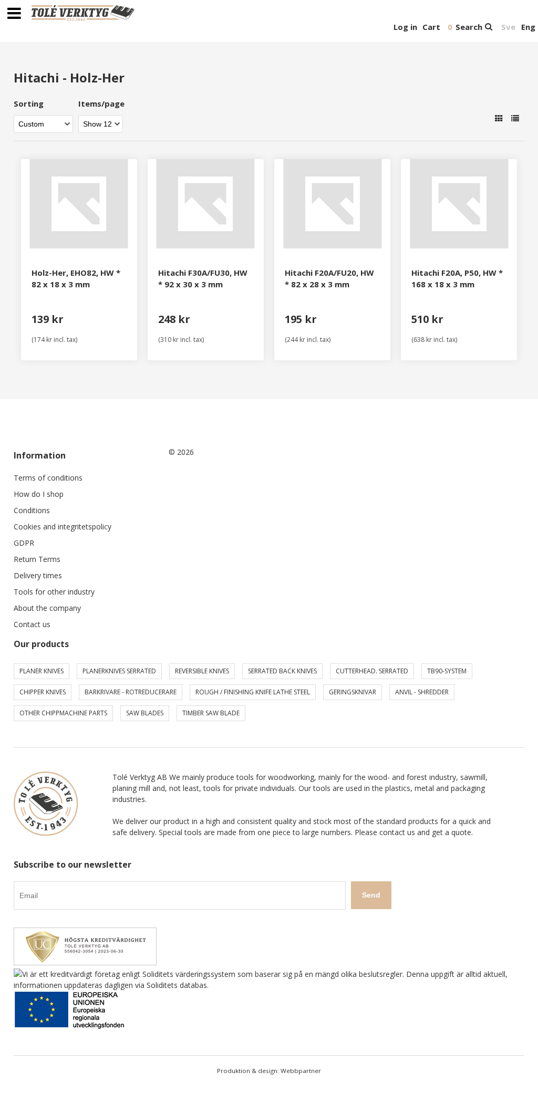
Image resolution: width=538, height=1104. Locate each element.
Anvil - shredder (422, 692)
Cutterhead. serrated (372, 670)
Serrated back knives (282, 670)
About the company (47, 608)
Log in (405, 27)
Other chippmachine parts (63, 713)
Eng (528, 27)
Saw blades (144, 713)
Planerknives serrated (119, 670)
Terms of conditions (48, 478)
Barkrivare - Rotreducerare (131, 692)
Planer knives (41, 670)
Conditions (32, 510)
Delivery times (38, 575)
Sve (508, 27)
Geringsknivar (352, 692)
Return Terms (37, 559)
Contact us (32, 624)
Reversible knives (202, 670)
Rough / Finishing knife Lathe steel (252, 692)
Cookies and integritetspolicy (62, 527)
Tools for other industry (54, 592)
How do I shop (39, 494)
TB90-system (447, 670)
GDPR (24, 543)
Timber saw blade (211, 713)
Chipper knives (42, 692)
